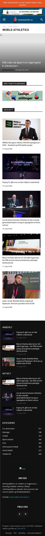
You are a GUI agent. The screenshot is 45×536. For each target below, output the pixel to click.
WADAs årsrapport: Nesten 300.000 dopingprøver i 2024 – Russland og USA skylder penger (21, 144)
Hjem (4, 26)
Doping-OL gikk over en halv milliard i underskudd (20, 182)
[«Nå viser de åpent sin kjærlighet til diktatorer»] (22, 53)
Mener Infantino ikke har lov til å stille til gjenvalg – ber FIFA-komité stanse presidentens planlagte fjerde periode (21, 260)
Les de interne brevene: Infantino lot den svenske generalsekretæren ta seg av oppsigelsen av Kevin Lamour (21, 222)
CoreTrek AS (21, 529)
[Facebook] (19, 514)
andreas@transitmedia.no (19, 497)
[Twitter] (25, 514)
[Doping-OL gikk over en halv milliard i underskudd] (21, 167)
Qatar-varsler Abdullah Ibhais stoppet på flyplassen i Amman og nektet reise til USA (18, 302)
